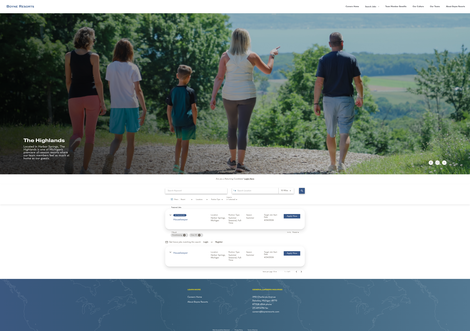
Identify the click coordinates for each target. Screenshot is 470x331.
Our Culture (418, 7)
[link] (235, 219)
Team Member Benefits (395, 7)
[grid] (232, 235)
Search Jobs (371, 7)
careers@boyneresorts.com (265, 312)
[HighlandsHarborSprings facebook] (431, 162)
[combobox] (196, 191)
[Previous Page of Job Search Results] (296, 271)
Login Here (249, 179)
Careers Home (352, 7)
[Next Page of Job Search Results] (301, 271)
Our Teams (435, 7)
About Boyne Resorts (455, 7)
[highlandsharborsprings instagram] (437, 162)
